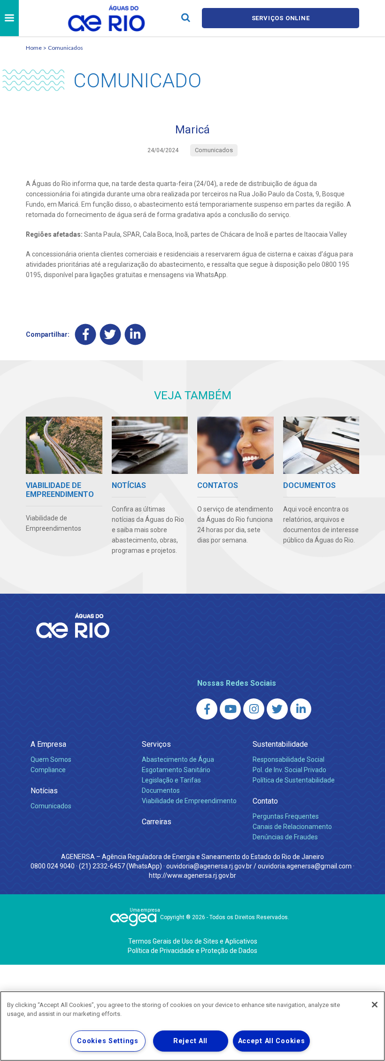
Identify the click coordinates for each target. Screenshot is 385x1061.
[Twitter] (110, 334)
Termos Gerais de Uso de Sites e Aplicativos (192, 941)
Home (34, 47)
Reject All (190, 1041)
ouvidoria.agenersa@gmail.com (305, 866)
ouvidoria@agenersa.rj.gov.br (209, 866)
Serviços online (281, 18)
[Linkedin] (135, 334)
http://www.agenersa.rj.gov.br (192, 875)
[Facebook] (85, 334)
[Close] (374, 1004)
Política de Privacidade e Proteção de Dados (192, 950)
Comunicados (65, 47)
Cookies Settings (108, 1041)
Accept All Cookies (271, 1041)
